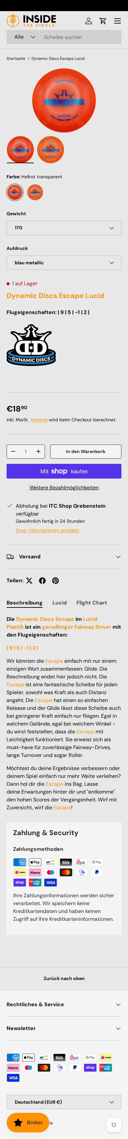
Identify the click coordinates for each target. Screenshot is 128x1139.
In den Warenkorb (85, 451)
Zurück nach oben (64, 978)
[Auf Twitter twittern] (29, 580)
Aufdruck (17, 248)
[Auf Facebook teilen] (42, 580)
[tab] (25, 602)
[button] (103, 21)
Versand (39, 420)
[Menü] (117, 21)
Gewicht (16, 214)
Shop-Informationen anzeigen (47, 530)
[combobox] (64, 37)
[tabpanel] (64, 713)
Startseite (16, 58)
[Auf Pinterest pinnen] (55, 580)
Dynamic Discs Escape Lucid (58, 58)
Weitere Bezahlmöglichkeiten (64, 487)
